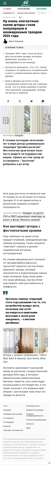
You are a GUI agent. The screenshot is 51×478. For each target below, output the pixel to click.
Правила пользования (34, 410)
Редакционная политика (12, 414)
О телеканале (8, 418)
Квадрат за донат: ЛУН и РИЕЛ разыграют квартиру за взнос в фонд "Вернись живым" (24, 216)
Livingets (18, 135)
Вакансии (7, 426)
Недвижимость (9, 13)
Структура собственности (13, 430)
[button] (8, 101)
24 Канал (7, 9)
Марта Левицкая (16, 41)
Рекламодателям (32, 406)
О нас (5, 406)
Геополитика (24, 9)
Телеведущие (8, 422)
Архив (28, 428)
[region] (25, 471)
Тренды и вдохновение (26, 13)
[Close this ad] (49, 463)
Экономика (41, 9)
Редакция (7, 410)
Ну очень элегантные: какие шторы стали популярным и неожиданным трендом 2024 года (43, 13)
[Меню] (4, 3)
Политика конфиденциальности (34, 415)
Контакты (30, 424)
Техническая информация (36, 420)
